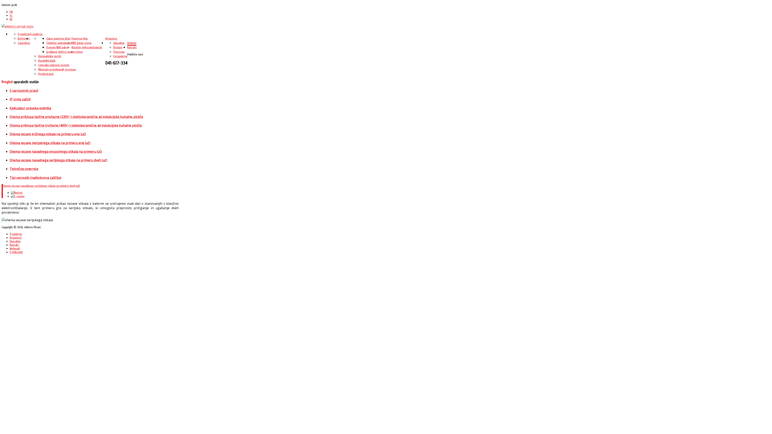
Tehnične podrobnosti (59, 43)
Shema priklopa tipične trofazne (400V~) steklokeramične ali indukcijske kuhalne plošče (76, 125)
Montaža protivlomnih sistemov (57, 69)
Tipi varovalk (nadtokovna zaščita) (35, 177)
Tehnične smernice (24, 169)
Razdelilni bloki (46, 60)
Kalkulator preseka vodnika (30, 108)
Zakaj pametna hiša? (58, 38)
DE (11, 19)
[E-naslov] (18, 196)
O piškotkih (16, 252)
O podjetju (36, 34)
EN (11, 12)
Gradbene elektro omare (60, 52)
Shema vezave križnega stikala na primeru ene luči (48, 134)
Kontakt (132, 47)
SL (11, 15)
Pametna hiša (80, 38)
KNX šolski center (82, 43)
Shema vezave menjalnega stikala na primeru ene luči (50, 143)
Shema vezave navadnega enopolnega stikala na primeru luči (56, 151)
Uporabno (118, 43)
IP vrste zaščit (20, 99)
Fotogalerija (120, 56)
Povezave (119, 52)
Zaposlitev (24, 43)
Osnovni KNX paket (57, 47)
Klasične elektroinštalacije (87, 47)
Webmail (15, 248)
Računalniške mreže (49, 56)
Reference (24, 38)
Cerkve (79, 52)
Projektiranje (46, 74)
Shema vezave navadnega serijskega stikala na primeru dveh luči (58, 160)
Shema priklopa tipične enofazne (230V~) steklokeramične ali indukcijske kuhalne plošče (76, 117)
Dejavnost (111, 38)
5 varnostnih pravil (24, 90)
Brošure (117, 47)
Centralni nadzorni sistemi (53, 65)
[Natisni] (16, 192)
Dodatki (131, 43)
